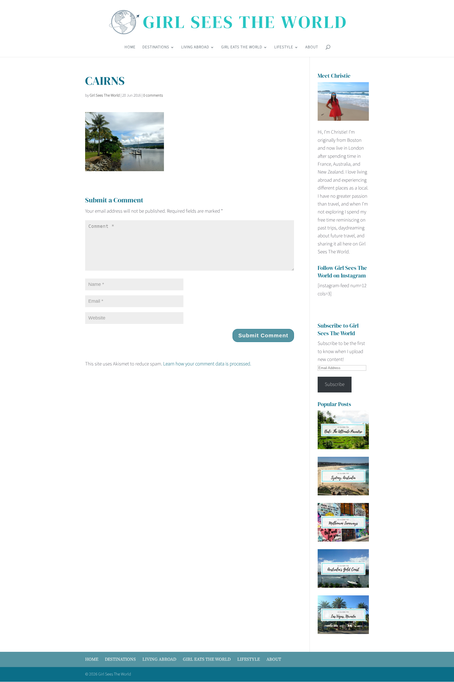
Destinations (155, 47)
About (311, 47)
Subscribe (334, 384)
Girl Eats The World (241, 47)
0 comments (153, 95)
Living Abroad (195, 47)
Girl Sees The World (105, 95)
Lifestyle (283, 47)
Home (130, 47)
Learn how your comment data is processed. (207, 364)
